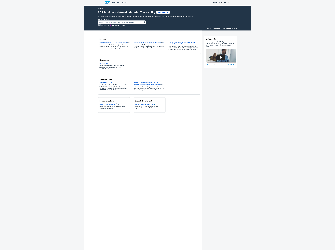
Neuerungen (103, 63)
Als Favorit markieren (213, 28)
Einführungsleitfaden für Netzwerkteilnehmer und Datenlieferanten (182, 43)
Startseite (100, 8)
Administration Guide (105, 82)
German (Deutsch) (162, 12)
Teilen (234, 28)
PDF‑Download (226, 28)
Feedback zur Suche (103, 19)
